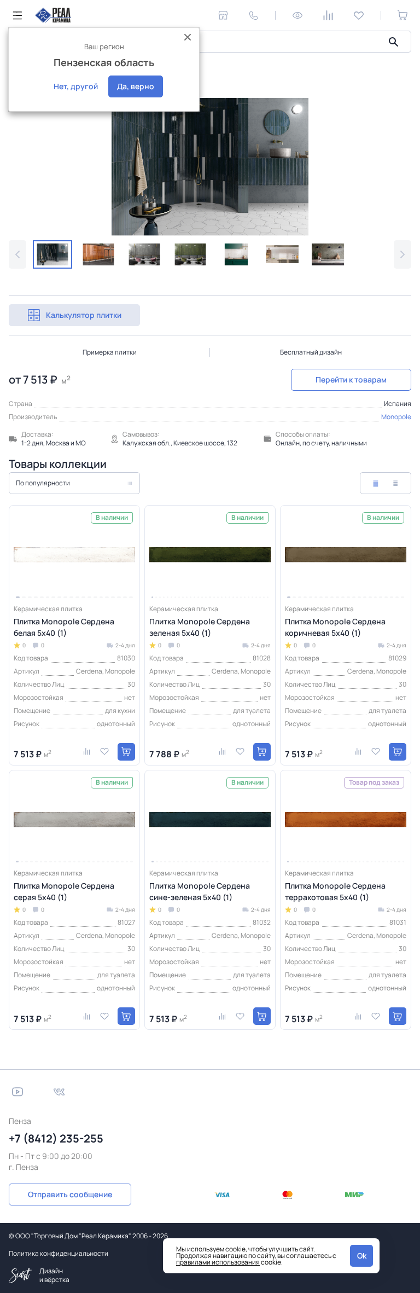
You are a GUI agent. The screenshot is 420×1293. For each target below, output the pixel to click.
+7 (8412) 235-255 (56, 1138)
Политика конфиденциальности (58, 1253)
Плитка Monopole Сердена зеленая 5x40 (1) (199, 627)
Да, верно (135, 86)
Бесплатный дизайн (311, 352)
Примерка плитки (110, 352)
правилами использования (218, 1262)
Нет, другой (76, 86)
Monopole (396, 416)
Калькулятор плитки (83, 315)
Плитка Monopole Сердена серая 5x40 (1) (64, 891)
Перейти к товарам (351, 379)
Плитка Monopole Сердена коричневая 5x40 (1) (335, 627)
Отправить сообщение (70, 1194)
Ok (361, 1255)
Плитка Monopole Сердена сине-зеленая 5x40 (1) (199, 891)
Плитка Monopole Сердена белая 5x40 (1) (64, 627)
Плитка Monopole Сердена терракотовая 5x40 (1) (335, 891)
